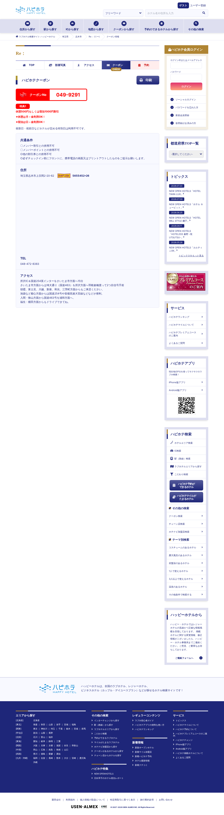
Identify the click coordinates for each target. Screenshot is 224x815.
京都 (51, 745)
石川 (35, 737)
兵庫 (43, 745)
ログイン (186, 86)
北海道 (36, 720)
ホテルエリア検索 (183, 442)
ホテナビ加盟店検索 (179, 531)
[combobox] (172, 13)
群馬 (84, 728)
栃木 (68, 728)
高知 (58, 754)
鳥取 (51, 749)
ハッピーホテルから (186, 615)
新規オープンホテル (144, 747)
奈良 (66, 745)
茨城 (76, 728)
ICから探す (72, 29)
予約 (146, 65)
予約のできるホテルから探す (161, 29)
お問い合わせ (166, 799)
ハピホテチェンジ (184, 740)
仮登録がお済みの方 (186, 123)
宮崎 (74, 758)
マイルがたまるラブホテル (106, 742)
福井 (51, 737)
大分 (66, 758)
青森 (35, 724)
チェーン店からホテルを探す (107, 755)
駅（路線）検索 (182, 458)
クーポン (118, 65)
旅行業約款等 (147, 799)
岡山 (35, 749)
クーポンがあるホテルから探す (109, 751)
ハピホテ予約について (186, 729)
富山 (43, 737)
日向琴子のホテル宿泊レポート (109, 778)
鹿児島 (82, 758)
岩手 (58, 724)
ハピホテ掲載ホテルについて (189, 753)
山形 (51, 724)
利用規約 (70, 799)
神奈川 (44, 728)
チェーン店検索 (177, 523)
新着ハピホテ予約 (143, 756)
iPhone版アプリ (177, 382)
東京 (35, 728)
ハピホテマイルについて (181, 324)
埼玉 (53, 728)
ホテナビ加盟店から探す (105, 746)
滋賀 (58, 745)
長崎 (51, 758)
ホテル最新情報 (142, 760)
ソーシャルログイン (186, 99)
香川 (35, 754)
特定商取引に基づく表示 (122, 799)
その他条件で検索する (180, 594)
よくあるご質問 (177, 343)
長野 (51, 733)
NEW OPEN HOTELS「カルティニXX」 (185, 246)
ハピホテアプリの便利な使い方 (149, 725)
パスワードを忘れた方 (187, 107)
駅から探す (50, 29)
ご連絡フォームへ (184, 658)
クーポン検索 (176, 516)
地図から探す (96, 29)
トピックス (179, 176)
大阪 (35, 745)
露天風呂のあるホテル (180, 555)
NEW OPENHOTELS (104, 773)
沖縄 (35, 762)
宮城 (66, 724)
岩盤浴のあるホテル (179, 563)
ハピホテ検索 (181, 434)
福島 (74, 724)
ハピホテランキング (179, 316)
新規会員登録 (182, 115)
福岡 (35, 758)
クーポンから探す (123, 29)
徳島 (43, 754)
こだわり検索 (181, 474)
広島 (43, 749)
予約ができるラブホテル (105, 738)
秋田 (43, 724)
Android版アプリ (178, 390)
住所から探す (27, 29)
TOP (31, 65)
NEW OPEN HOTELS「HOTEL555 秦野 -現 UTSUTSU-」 (180, 231)
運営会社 (56, 799)
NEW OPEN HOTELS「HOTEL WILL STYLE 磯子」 (185, 216)
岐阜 (43, 741)
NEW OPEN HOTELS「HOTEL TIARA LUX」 (185, 190)
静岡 (51, 741)
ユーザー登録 (198, 5)
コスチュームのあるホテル (182, 547)
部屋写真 (60, 65)
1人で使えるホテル (178, 571)
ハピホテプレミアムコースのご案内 (182, 334)
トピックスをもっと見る (191, 255)
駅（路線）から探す (103, 725)
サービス (178, 308)
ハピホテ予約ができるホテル (186, 485)
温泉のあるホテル (178, 586)
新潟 (35, 733)
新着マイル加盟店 (143, 752)
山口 (66, 749)
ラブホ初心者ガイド (144, 720)
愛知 (35, 741)
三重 (58, 741)
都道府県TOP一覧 (185, 143)
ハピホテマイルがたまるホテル (186, 497)
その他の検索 (196, 29)
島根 (58, 749)
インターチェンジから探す (106, 720)
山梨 (43, 733)
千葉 (60, 728)
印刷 (149, 80)
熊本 (58, 758)
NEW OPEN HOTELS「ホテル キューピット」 (186, 203)
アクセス (89, 65)
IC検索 (177, 450)
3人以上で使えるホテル (181, 578)
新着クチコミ (141, 765)
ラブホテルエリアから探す (188, 466)
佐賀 (43, 758)
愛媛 (51, 754)
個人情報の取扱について (92, 799)
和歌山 (75, 745)
